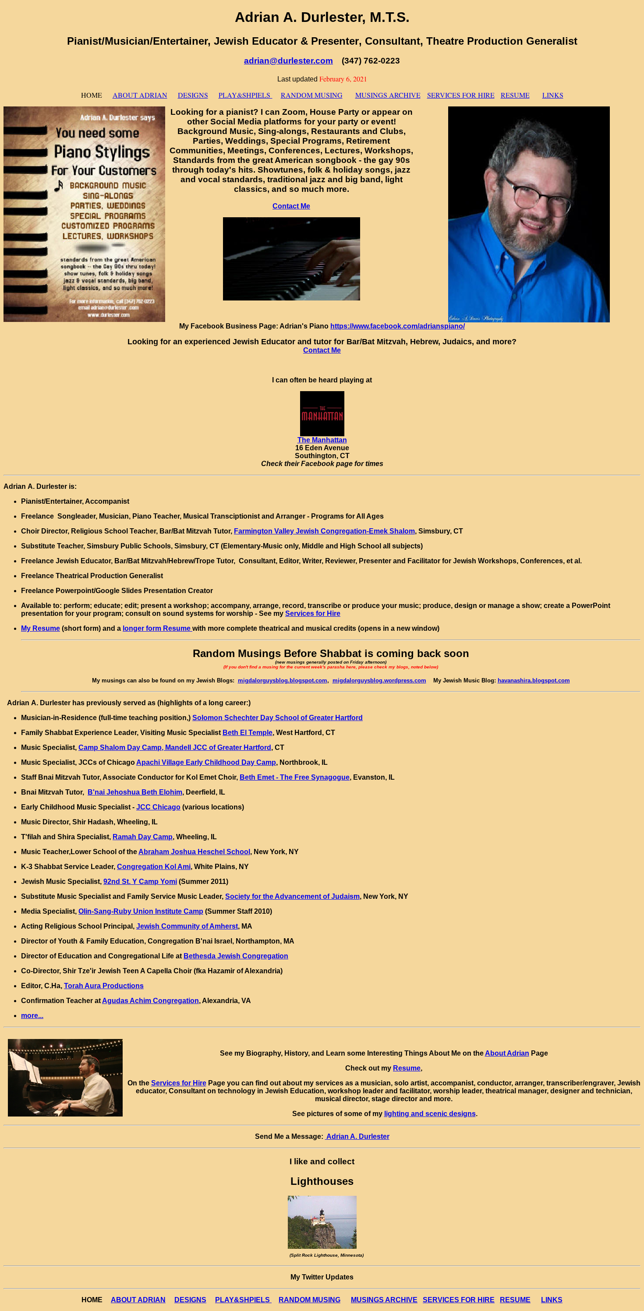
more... (32, 1015)
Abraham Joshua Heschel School (194, 851)
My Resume (40, 628)
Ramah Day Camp (143, 837)
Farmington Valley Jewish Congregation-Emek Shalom (324, 531)
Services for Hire (312, 613)
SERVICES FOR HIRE (461, 94)
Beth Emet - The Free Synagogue (295, 777)
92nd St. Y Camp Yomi (140, 881)
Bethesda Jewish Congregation (236, 956)
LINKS (552, 94)
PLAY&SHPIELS (245, 94)
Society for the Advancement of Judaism (292, 896)
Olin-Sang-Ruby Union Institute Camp (140, 911)
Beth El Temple (247, 732)
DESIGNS (193, 94)
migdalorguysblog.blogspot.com (282, 680)
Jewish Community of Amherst (187, 926)
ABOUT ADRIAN (140, 94)
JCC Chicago (158, 807)
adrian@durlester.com (288, 60)
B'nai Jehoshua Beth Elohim (135, 792)
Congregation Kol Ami (154, 866)
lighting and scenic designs (430, 1113)
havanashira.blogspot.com (534, 680)
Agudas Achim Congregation (150, 1000)
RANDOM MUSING (312, 94)
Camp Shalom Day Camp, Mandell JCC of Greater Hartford (174, 747)
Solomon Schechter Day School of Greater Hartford (277, 717)
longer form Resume (157, 628)
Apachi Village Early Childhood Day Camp (206, 762)
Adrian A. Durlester (357, 1136)
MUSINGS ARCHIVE (388, 94)
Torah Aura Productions (104, 985)
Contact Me (291, 206)
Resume (407, 1068)
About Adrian (507, 1053)
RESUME (515, 94)
